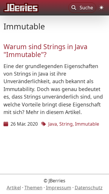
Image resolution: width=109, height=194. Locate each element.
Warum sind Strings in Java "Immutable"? (45, 50)
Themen (33, 187)
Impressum (58, 187)
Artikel (14, 187)
